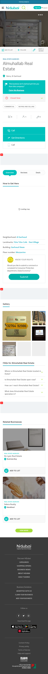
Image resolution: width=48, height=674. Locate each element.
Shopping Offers (24, 565)
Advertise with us (24, 591)
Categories (24, 562)
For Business (24, 2)
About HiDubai (24, 573)
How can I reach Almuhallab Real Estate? (22, 385)
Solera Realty (10, 504)
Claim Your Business (24, 594)
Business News (24, 569)
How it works (24, 577)
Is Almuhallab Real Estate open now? (20, 379)
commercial (9, 107)
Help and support (24, 653)
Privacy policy (24, 646)
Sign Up (37, 7)
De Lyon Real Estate (13, 456)
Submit (24, 276)
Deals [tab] (38, 172)
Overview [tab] (10, 172)
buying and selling (26, 107)
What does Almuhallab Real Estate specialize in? (19, 392)
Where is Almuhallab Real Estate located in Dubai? (23, 372)
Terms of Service (24, 650)
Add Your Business (24, 598)
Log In (45, 8)
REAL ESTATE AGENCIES (11, 453)
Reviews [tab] (24, 172)
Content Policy (24, 643)
